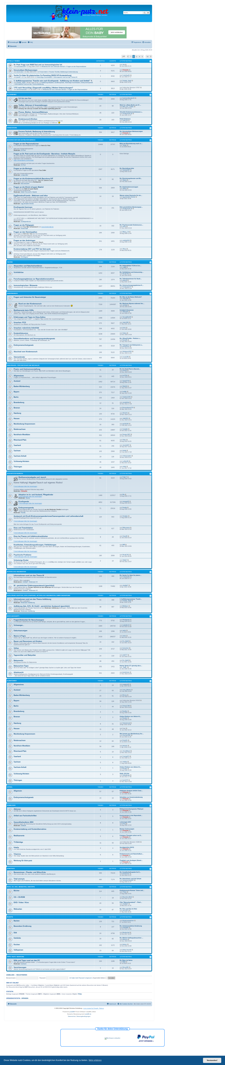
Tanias (124, 145)
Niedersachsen (20, 429)
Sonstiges (11, 868)
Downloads (11, 805)
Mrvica (124, 695)
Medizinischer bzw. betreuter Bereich (53, 66)
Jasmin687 (125, 445)
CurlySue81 (126, 75)
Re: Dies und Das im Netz (128, 909)
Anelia (124, 450)
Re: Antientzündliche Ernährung (131, 926)
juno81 (18, 77)
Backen (17, 921)
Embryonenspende (26, 508)
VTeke (124, 892)
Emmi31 (124, 740)
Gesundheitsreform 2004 (23, 822)
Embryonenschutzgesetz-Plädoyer (131, 809)
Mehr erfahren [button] (95, 1060)
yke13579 (125, 910)
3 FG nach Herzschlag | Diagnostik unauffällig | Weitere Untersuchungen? (43, 88)
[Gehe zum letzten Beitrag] (126, 64)
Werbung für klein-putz (23, 861)
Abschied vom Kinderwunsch (25, 352)
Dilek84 (124, 386)
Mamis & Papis (20, 636)
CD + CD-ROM (19, 897)
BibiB (124, 962)
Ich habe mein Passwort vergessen (80, 978)
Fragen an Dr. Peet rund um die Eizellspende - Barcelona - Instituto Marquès (44, 154)
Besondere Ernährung (22, 926)
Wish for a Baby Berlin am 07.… (130, 105)
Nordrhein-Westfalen (22, 435)
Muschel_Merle (127, 897)
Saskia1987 (126, 170)
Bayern (16, 392)
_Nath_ (124, 667)
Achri (124, 327)
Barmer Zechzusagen (127, 829)
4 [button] (139, 56)
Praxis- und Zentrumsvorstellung (27, 369)
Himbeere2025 (127, 351)
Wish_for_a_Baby (128, 106)
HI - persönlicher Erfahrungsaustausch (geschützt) (34, 586)
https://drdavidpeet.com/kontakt (24, 160)
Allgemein (18, 791)
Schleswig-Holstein (21, 461)
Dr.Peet (23, 150)
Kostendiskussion (21, 333)
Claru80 (124, 536)
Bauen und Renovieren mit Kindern (28, 641)
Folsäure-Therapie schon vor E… (131, 835)
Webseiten (18, 909)
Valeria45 (125, 311)
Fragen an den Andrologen (24, 240)
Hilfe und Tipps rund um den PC (27, 960)
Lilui (123, 64)
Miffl (123, 544)
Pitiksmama (126, 527)
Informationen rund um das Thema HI (65, 77)
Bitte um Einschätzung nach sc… (131, 143)
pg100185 (125, 423)
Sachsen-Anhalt (20, 456)
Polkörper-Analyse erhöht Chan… (131, 790)
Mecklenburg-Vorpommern (24, 424)
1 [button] (130, 56)
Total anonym (19, 879)
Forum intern (44, 72)
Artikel (9, 787)
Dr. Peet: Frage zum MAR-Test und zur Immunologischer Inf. (38, 65)
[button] (124, 56)
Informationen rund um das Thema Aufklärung (29, 84)
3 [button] (136, 56)
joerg (124, 823)
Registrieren (21, 975)
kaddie (124, 391)
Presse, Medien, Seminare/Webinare (33, 112)
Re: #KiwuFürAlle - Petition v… (130, 338)
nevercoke (19, 72)
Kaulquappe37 (126, 287)
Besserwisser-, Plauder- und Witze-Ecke (30, 872)
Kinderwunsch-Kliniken (27, 119)
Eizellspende (23, 502)
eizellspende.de (127, 113)
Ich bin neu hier (24, 98)
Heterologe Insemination (44, 77)
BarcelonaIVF (25, 183)
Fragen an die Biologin (23, 169)
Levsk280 (125, 357)
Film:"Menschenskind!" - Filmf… (131, 902)
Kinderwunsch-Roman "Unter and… (132, 890)
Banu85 (124, 340)
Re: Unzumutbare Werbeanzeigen (131, 131)
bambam (23, 964)
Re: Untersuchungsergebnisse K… (131, 285)
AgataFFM (125, 381)
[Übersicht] (79, 13)
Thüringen (18, 467)
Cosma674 (125, 756)
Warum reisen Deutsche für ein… (131, 195)
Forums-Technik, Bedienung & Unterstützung (63, 72)
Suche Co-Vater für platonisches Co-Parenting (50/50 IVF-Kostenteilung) (42, 75)
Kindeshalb (24, 228)
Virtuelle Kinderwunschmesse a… (131, 112)
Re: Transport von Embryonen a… (131, 345)
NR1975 (125, 413)
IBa (123, 494)
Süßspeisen (18, 950)
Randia (23, 512)
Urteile (16, 847)
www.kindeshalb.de (47, 227)
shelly (124, 466)
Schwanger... (19, 625)
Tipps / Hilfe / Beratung (15, 956)
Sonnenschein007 (128, 880)
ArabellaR (125, 927)
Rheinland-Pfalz (20, 440)
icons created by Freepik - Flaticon (93, 1008)
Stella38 (23, 825)
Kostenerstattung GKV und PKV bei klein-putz (32, 249)
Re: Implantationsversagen (129, 187)
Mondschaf (125, 932)
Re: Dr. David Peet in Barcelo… (130, 369)
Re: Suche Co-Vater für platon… (131, 575)
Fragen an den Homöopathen (25, 232)
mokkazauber (126, 456)
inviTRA (124, 375)
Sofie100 (125, 120)
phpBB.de (88, 1014)
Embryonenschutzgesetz (24, 345)
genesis (124, 745)
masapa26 (125, 501)
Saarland (17, 445)
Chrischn (125, 70)
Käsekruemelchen (128, 920)
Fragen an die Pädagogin (24, 225)
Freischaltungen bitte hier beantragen (25, 486)
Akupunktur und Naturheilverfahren (28, 266)
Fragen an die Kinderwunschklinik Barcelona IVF (33, 179)
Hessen (17, 418)
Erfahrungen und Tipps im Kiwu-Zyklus (29, 317)
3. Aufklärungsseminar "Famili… (131, 599)
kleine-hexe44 (126, 949)
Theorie (10, 262)
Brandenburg (19, 402)
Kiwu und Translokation (23, 528)
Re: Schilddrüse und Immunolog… (131, 272)
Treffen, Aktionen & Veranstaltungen (32, 105)
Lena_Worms (126, 689)
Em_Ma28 (125, 641)
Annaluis (125, 516)
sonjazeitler (24, 175)
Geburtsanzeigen (20, 631)
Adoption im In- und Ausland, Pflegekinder (35, 495)
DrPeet (124, 370)
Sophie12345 (126, 397)
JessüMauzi (126, 751)
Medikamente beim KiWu (24, 310)
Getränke (17, 938)
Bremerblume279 (127, 407)
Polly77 (124, 477)
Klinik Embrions (125, 119)
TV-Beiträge (18, 842)
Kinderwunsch (12, 293)
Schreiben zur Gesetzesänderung (131, 797)
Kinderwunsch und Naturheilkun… (131, 854)
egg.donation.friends (27, 203)
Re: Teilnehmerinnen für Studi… (131, 278)
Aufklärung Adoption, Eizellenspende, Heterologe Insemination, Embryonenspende (67, 82)
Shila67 (124, 560)
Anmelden (10, 975)
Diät (15, 933)
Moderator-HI (33, 582)
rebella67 (25, 582)
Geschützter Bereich (15, 473)
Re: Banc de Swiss (126, 960)
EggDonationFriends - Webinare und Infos (31, 196)
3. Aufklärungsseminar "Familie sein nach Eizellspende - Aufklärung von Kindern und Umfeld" (52, 81)
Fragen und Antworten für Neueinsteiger (30, 297)
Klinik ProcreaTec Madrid (29, 192)
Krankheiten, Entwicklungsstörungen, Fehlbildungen (35, 545)
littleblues (125, 606)
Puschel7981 (126, 735)
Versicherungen (20, 967)
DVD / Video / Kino (21, 902)
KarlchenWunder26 (128, 98)
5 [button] (142, 56)
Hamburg (17, 413)
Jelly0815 (125, 418)
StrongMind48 (126, 317)
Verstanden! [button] (212, 1060)
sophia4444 (126, 240)
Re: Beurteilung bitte (127, 168)
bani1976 (125, 780)
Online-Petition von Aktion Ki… (130, 716)
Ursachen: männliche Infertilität (26, 328)
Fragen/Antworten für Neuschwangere (29, 620)
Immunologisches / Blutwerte (25, 285)
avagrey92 (125, 684)
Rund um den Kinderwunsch (30, 304)
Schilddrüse (18, 272)
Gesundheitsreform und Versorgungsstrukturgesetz (34, 339)
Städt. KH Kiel (124, 773)
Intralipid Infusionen (127, 310)
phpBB (72, 1011)
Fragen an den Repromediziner (76, 66)
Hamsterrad (126, 723)
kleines (124, 944)
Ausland (17, 381)
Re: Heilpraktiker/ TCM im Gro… (130, 265)
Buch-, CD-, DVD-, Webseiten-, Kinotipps (21, 887)
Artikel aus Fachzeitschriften (25, 816)
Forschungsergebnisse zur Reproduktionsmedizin (34, 279)
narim (124, 226)
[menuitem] (23, 42)
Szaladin (125, 429)
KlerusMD (125, 967)
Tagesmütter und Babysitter (25, 655)
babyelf (124, 280)
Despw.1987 (126, 434)
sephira (124, 761)
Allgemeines (11, 94)
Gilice (124, 439)
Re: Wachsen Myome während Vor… (132, 303)
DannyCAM (126, 706)
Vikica (124, 249)
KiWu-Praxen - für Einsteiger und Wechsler (23, 365)
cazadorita (125, 402)
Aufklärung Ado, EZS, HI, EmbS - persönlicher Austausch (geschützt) (42, 606)
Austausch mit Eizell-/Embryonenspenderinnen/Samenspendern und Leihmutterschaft (48, 516)
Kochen (17, 945)
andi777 (124, 655)
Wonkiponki (126, 619)
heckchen (125, 648)
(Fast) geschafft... (13, 616)
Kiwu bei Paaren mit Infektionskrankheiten (31, 536)
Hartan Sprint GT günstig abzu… (131, 665)
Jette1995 (125, 298)
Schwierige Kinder (21, 560)
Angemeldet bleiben (99, 978)
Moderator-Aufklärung (28, 602)
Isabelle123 (126, 625)
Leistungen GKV (125, 822)
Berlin (16, 397)
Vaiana (124, 180)
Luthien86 (125, 461)
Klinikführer (12, 680)
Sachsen (17, 451)
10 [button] (147, 56)
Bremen (17, 408)
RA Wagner (24, 257)
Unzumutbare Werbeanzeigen (25, 70)
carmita (124, 305)
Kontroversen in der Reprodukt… (131, 815)
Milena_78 (125, 232)
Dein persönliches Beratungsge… (131, 207)
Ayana (28, 498)
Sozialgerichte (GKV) (127, 847)
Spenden (24, 998)
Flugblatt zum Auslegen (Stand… (131, 860)
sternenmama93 (21, 89)
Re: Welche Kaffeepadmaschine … (131, 938)
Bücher (16, 891)
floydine (124, 711)
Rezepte (10, 917)
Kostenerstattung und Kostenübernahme (30, 829)
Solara (124, 333)
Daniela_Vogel (20, 82)
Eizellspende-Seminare (23, 207)
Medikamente (19, 836)
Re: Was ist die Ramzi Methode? (131, 297)
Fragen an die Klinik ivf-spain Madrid (28, 187)
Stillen (16, 648)
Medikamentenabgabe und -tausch (32, 477)
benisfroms (125, 346)
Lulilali (124, 267)
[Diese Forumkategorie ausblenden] (150, 61)
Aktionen (17, 809)
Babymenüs (18, 660)
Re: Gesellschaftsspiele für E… (130, 872)
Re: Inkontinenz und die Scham (130, 878)
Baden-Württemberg (22, 386)
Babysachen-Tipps (21, 666)
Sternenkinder (19, 357)
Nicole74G (125, 274)
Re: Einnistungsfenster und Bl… (131, 178)
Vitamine (17, 854)
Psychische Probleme (22, 555)
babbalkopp (126, 775)
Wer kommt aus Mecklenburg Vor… (132, 733)
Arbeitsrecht (18, 672)
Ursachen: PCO (20, 322)
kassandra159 (21, 66)
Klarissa (124, 939)
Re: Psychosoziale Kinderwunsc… (131, 225)
